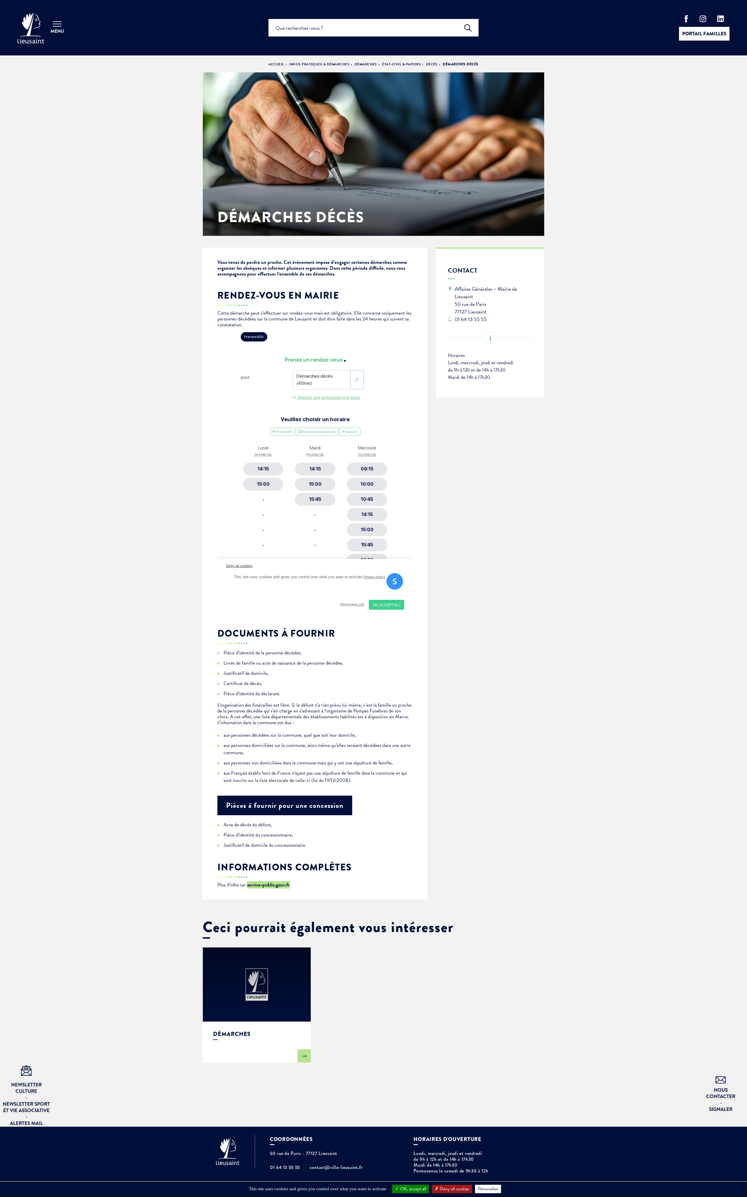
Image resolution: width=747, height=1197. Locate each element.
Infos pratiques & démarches (319, 64)
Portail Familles (704, 33)
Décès (432, 64)
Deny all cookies (454, 1188)
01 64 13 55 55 (285, 1167)
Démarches (366, 64)
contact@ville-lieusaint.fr (336, 1167)
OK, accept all (412, 1188)
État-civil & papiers (401, 64)
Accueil (276, 64)
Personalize (488, 1188)
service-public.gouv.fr (268, 884)
